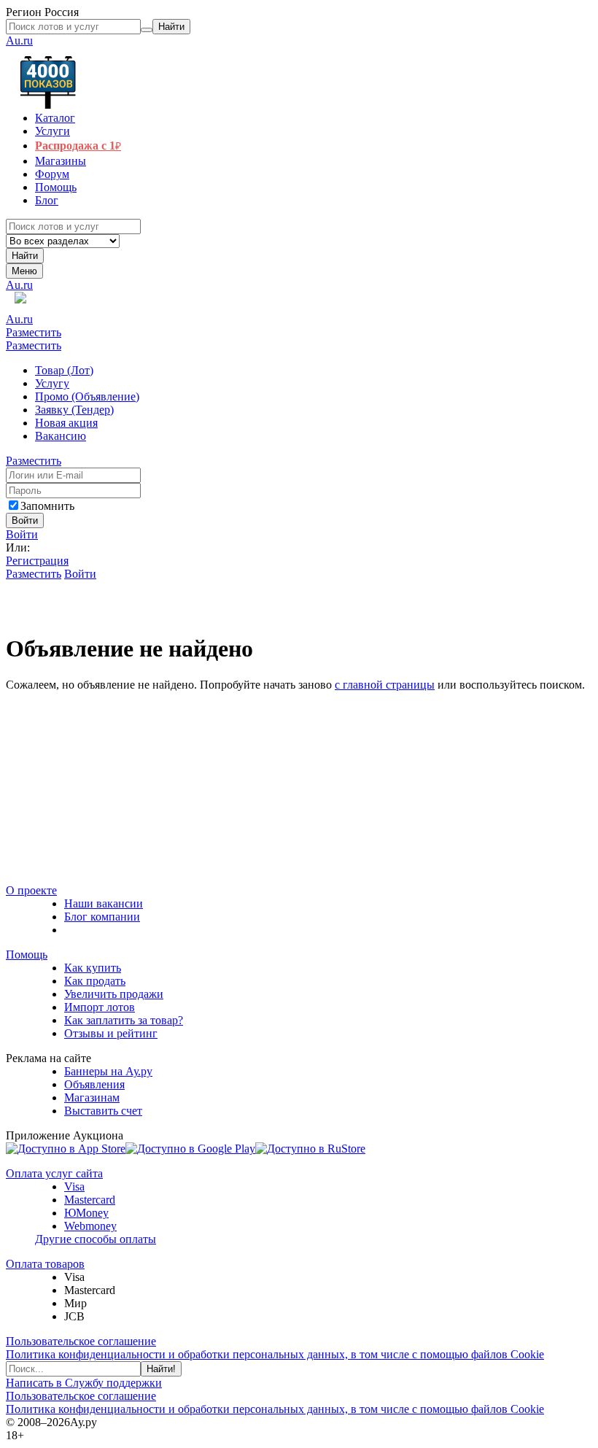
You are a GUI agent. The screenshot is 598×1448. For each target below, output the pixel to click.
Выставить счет (103, 1110)
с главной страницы (385, 684)
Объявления (94, 1084)
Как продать (94, 981)
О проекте (31, 890)
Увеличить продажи (113, 994)
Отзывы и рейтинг (111, 1033)
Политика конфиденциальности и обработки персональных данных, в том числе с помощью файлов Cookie (275, 1354)
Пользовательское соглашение (81, 1341)
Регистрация (37, 560)
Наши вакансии (103, 903)
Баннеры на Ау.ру (108, 1071)
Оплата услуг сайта (54, 1173)
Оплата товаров (45, 1264)
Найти (25, 255)
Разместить (33, 332)
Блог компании (102, 916)
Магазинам (92, 1097)
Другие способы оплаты (95, 1239)
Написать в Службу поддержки (84, 1383)
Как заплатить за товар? (123, 1020)
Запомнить (47, 506)
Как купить (92, 967)
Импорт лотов (99, 1007)
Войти (22, 534)
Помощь (26, 954)
